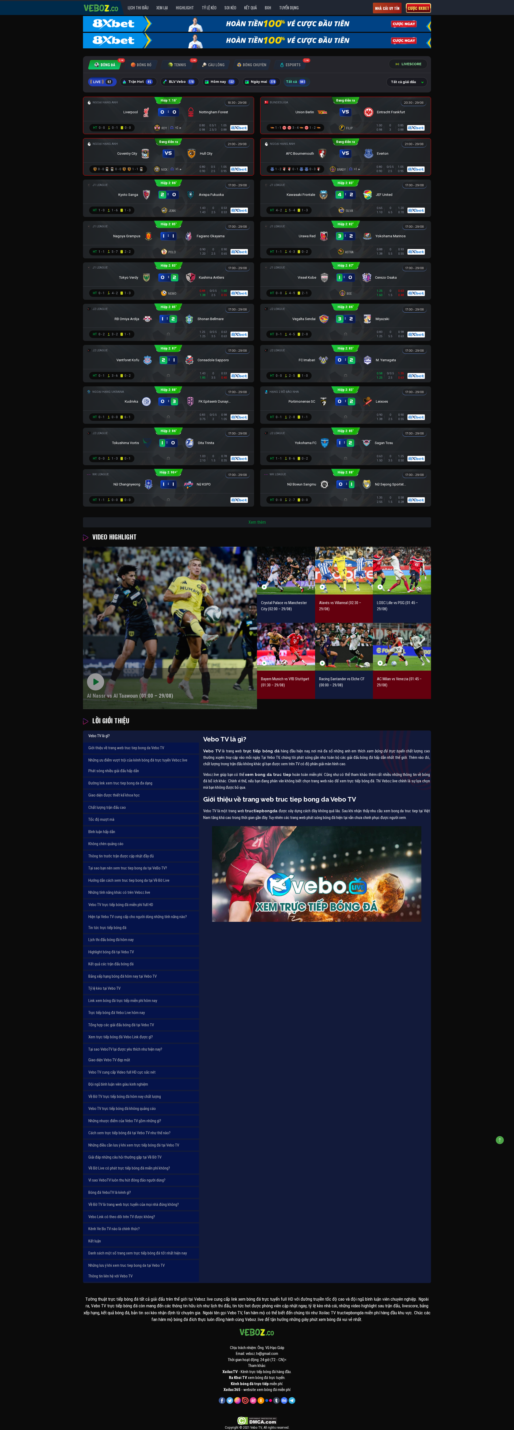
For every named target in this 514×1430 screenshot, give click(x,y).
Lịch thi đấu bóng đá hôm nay (111, 939)
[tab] (105, 65)
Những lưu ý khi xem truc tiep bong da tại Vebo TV (126, 1265)
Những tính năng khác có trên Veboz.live (119, 892)
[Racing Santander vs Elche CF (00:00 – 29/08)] (344, 647)
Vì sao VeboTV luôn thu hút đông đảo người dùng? (126, 1180)
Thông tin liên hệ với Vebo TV (110, 1276)
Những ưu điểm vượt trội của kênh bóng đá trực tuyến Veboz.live (137, 760)
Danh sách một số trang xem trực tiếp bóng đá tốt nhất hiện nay (137, 1253)
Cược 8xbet (418, 8)
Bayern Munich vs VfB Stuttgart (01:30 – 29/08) (285, 682)
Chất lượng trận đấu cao (107, 807)
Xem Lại (162, 7)
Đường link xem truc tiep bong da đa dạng (120, 783)
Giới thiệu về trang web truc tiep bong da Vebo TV (126, 747)
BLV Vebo (181, 82)
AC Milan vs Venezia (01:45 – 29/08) (399, 682)
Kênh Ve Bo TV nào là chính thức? (114, 1228)
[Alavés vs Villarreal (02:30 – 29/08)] (344, 570)
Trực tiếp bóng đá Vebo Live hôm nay (116, 1012)
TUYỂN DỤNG (289, 7)
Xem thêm (257, 522)
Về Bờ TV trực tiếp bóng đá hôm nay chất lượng (124, 1096)
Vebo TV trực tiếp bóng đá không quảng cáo (122, 1108)
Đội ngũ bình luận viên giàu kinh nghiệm (118, 1084)
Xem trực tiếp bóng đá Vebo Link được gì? (120, 1037)
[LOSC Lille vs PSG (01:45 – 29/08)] (402, 570)
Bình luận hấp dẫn (101, 831)
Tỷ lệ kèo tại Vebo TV (104, 988)
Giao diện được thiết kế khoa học (114, 795)
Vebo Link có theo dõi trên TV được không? (121, 1216)
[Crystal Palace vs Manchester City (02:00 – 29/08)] (286, 570)
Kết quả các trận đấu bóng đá (111, 964)
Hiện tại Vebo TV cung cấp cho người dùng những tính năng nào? (137, 916)
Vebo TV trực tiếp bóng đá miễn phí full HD (120, 904)
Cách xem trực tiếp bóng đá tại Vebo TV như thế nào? (129, 1132)
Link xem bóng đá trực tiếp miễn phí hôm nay (122, 1000)
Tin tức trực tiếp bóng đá (107, 927)
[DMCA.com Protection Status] (257, 1420)
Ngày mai (263, 82)
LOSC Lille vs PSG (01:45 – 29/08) (397, 605)
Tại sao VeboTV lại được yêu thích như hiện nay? (125, 1049)
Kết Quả (250, 7)
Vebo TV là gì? (99, 735)
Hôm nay (222, 82)
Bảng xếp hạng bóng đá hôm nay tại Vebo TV (122, 976)
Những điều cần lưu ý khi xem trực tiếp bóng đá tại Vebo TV (133, 1145)
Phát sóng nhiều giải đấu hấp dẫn (113, 770)
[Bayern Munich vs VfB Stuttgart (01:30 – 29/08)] (286, 647)
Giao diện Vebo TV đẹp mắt (109, 1060)
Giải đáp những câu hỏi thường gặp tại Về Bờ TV (124, 1157)
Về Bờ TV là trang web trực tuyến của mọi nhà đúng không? (133, 1204)
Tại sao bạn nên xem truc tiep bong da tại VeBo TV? (127, 868)
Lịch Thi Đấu (138, 7)
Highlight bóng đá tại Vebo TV (111, 952)
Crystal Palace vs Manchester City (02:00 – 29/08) (284, 605)
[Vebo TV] (101, 7)
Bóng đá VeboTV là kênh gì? (109, 1192)
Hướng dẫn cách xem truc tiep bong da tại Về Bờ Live (128, 880)
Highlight (185, 7)
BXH (268, 7)
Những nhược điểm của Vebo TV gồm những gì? (124, 1120)
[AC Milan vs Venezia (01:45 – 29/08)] (402, 647)
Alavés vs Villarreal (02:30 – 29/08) (340, 605)
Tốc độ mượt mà (101, 819)
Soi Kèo (230, 7)
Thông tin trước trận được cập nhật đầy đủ (121, 856)
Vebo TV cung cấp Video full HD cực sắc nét (122, 1072)
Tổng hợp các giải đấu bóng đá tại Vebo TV (121, 1025)
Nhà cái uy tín (387, 8)
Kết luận (94, 1241)
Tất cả (295, 82)
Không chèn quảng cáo (105, 843)
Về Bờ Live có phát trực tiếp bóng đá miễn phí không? (129, 1168)
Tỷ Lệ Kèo (209, 7)
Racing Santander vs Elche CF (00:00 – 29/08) (342, 682)
